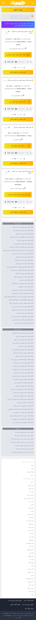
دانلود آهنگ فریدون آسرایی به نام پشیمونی (22, 293)
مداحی (32, 475)
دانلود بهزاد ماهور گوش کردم (17, 102)
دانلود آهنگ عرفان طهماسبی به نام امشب (23, 366)
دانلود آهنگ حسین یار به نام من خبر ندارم (22, 254)
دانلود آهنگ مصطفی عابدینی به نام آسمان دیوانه (21, 303)
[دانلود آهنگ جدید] (18, 2)
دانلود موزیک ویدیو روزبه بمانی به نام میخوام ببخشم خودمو (18, 297)
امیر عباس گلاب (30, 521)
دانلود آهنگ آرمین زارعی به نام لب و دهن (23, 376)
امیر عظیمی (31, 524)
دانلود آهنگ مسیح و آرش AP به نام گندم (23, 353)
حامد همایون (31, 572)
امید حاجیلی (31, 514)
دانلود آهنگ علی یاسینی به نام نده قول (23, 340)
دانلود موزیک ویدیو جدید (15, 600)
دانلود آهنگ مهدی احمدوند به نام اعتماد (23, 373)
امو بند (32, 511)
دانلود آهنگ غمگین (15, 604)
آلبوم (32, 469)
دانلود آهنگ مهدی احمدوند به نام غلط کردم (22, 333)
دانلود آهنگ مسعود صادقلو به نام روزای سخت (22, 360)
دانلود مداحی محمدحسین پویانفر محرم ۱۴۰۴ (22, 452)
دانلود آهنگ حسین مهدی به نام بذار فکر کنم (22, 283)
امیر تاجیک (31, 517)
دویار (32, 595)
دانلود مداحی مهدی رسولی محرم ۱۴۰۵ (24, 446)
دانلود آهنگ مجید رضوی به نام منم (24, 336)
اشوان (32, 505)
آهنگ (13, 68)
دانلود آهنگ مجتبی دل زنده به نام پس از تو (22, 307)
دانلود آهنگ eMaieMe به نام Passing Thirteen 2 (21, 300)
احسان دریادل (30, 495)
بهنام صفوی (31, 556)
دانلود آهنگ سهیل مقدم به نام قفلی (24, 257)
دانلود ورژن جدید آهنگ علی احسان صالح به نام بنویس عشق (18, 250)
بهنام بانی (31, 553)
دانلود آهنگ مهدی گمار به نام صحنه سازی (23, 320)
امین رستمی (31, 530)
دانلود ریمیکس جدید (28, 604)
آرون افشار (31, 489)
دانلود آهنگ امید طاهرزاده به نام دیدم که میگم (21, 237)
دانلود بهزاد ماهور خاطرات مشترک (17, 194)
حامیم (32, 575)
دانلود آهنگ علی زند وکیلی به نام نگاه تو (23, 396)
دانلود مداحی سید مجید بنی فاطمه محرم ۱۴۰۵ (22, 442)
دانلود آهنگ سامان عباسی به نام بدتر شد (23, 231)
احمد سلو (31, 501)
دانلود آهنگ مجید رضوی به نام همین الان (23, 350)
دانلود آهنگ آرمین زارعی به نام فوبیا (24, 356)
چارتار (32, 566)
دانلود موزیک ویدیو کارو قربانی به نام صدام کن (22, 270)
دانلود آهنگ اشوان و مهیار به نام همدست (23, 379)
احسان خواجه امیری (29, 498)
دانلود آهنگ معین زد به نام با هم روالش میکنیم (21, 416)
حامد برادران (31, 569)
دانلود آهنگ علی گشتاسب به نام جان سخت (22, 317)
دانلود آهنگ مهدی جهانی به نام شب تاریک (22, 227)
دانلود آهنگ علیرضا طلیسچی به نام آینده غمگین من (20, 409)
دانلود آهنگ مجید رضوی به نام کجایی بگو (23, 343)
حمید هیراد (31, 591)
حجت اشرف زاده (30, 579)
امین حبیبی (31, 527)
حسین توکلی (31, 582)
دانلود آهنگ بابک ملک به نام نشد (25, 313)
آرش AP (32, 534)
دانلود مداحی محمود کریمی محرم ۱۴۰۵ (24, 436)
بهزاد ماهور (18, 9)
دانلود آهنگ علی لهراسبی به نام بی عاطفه (23, 406)
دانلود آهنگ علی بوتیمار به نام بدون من (23, 244)
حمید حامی (31, 585)
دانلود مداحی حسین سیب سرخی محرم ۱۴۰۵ (22, 439)
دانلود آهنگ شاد (29, 609)
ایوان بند (31, 537)
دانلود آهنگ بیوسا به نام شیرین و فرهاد (23, 277)
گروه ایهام (31, 540)
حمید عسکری (30, 588)
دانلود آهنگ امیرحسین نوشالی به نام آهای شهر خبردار (20, 267)
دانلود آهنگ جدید (25, 86)
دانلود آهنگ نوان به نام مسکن (25, 346)
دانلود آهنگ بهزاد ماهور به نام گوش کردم (21, 80)
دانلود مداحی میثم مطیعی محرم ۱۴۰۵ (24, 432)
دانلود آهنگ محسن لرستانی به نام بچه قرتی (22, 290)
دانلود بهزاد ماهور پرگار (17, 146)
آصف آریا (32, 492)
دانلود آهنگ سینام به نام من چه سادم (24, 260)
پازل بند (32, 559)
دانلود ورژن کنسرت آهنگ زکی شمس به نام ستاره (21, 247)
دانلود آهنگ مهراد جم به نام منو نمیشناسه (23, 363)
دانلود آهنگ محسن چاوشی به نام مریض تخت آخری (20, 399)
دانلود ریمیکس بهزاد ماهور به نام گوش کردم (21, 32)
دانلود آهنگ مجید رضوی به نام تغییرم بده (23, 412)
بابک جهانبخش (30, 543)
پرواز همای (31, 562)
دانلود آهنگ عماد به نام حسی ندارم (24, 264)
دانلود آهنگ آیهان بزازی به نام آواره (24, 274)
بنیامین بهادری (30, 550)
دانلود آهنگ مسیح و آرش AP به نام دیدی (23, 422)
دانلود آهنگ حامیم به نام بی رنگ (25, 403)
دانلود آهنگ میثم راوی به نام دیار (25, 240)
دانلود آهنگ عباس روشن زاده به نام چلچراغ (22, 310)
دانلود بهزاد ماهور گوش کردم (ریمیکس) (17, 55)
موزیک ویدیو (31, 472)
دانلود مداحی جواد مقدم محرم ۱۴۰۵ (24, 449)
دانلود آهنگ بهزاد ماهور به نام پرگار (23, 127)
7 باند (32, 482)
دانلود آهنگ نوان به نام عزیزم (26, 287)
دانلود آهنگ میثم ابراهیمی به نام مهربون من (22, 419)
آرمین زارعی (31, 485)
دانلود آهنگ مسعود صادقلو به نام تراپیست (22, 393)
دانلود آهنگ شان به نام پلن (26, 280)
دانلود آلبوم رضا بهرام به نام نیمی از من (24, 383)
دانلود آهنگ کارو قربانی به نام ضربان (24, 234)
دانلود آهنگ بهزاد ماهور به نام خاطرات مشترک (22, 172)
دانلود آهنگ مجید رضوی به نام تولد (24, 386)
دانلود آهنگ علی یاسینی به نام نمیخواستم (23, 369)
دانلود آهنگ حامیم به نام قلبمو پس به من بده (22, 389)
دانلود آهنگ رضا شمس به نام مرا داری (24, 323)
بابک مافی (31, 546)
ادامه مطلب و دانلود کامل (18, 72)
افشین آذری (31, 508)
